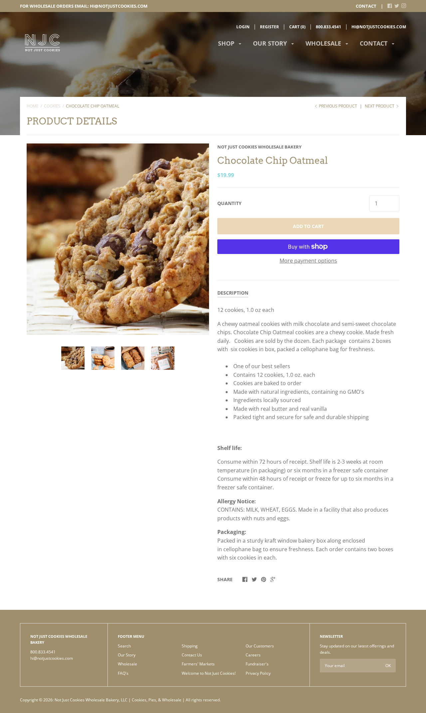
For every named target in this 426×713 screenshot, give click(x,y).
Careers (253, 655)
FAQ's (123, 673)
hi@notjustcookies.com (378, 27)
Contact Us (192, 655)
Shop (227, 43)
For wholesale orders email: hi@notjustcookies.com (83, 6)
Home (33, 106)
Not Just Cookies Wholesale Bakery (259, 147)
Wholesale (324, 43)
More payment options (308, 260)
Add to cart (308, 226)
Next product (380, 106)
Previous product (338, 106)
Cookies (52, 106)
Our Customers (260, 646)
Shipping (190, 646)
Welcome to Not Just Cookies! (209, 673)
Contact (366, 6)
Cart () (297, 27)
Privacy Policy (258, 673)
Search (124, 646)
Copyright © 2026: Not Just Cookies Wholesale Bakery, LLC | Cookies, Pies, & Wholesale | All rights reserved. (120, 700)
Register (269, 27)
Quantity (229, 203)
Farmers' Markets (198, 664)
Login (243, 27)
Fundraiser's (257, 664)
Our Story (271, 43)
